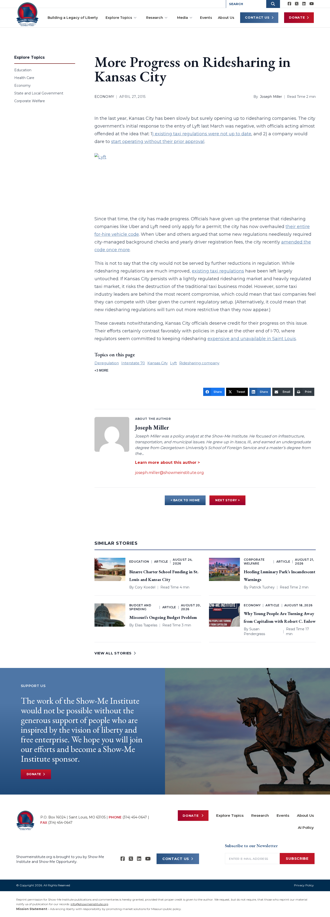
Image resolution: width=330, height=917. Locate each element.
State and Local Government (38, 93)
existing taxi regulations (218, 271)
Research (154, 17)
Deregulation (106, 363)
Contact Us (257, 17)
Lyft (173, 363)
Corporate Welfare (29, 101)
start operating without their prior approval (157, 141)
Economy (22, 85)
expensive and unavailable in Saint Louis (252, 338)
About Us (226, 17)
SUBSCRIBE (297, 858)
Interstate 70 (133, 363)
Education (22, 70)
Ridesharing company (199, 363)
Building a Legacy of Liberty (73, 17)
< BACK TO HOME (185, 500)
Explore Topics (119, 17)
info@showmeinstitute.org (89, 904)
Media (182, 17)
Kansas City (157, 363)
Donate (297, 17)
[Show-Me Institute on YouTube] (311, 4)
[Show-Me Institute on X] (296, 4)
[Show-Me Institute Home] (27, 14)
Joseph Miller (271, 96)
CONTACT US (175, 859)
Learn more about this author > (167, 462)
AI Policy (306, 827)
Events (206, 17)
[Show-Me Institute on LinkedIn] (304, 4)
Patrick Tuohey (262, 587)
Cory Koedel (145, 587)
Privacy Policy (304, 885)
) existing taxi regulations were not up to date (201, 133)
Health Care (24, 78)
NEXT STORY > (227, 500)
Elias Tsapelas (146, 625)
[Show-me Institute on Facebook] (289, 4)
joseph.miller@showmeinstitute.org (169, 472)
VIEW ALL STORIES (113, 653)
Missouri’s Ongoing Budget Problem (163, 617)
